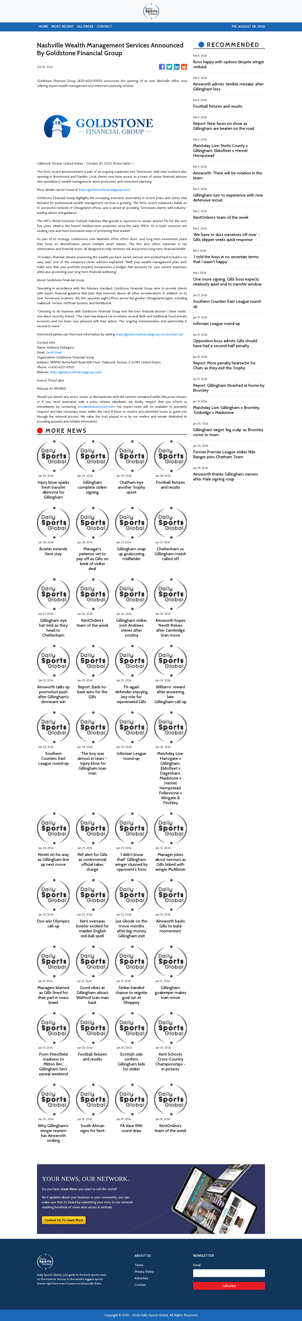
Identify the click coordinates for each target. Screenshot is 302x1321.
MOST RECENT (62, 26)
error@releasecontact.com (96, 407)
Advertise (141, 1278)
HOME (43, 26)
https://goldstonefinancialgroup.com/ (104, 190)
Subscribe (229, 1286)
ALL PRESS (85, 26)
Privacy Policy (144, 1272)
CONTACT (104, 26)
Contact (140, 1285)
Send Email (54, 352)
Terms (139, 1265)
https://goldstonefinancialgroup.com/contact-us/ (149, 334)
